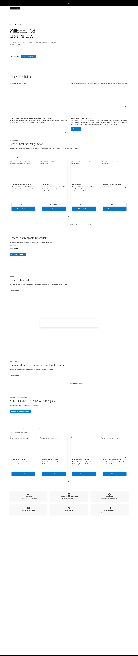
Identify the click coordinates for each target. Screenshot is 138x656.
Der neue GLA (15, 56)
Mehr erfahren (15, 290)
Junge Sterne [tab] (38, 157)
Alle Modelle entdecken (17, 254)
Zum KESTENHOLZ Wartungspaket (20, 411)
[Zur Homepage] (69, 3)
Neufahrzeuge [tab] (14, 157)
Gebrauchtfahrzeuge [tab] (26, 157)
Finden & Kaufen (14, 248)
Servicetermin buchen (28, 56)
